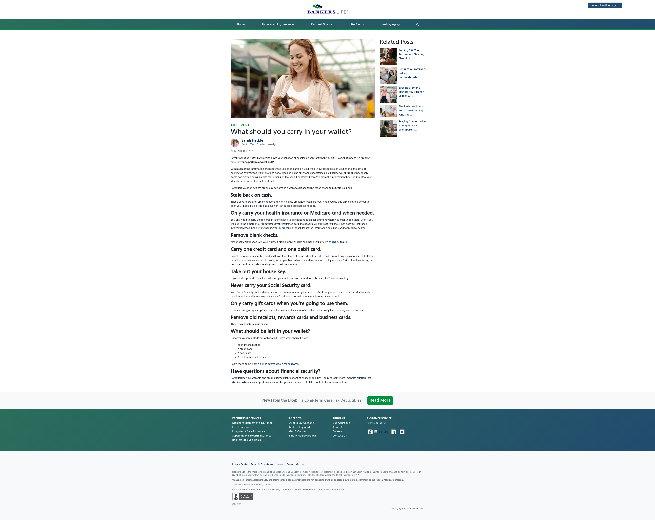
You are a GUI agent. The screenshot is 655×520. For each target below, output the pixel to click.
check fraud (339, 242)
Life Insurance (241, 427)
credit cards (322, 256)
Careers (337, 431)
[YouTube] (381, 432)
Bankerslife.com (295, 464)
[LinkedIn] (393, 432)
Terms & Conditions (262, 464)
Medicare (285, 228)
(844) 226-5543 (376, 423)
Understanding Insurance (278, 24)
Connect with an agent (605, 5)
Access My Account (301, 423)
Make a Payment (299, 427)
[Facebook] (370, 432)
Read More (380, 401)
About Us (338, 427)
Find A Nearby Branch (302, 435)
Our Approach (341, 423)
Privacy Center (240, 464)
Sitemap (279, 464)
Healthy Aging (390, 24)
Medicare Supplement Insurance (252, 423)
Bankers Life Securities (246, 440)
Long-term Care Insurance (248, 431)
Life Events (357, 24)
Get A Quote (297, 431)
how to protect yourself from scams (275, 364)
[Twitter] (402, 432)
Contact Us (339, 435)
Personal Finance (321, 24)
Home (241, 24)
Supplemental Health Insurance (251, 435)
